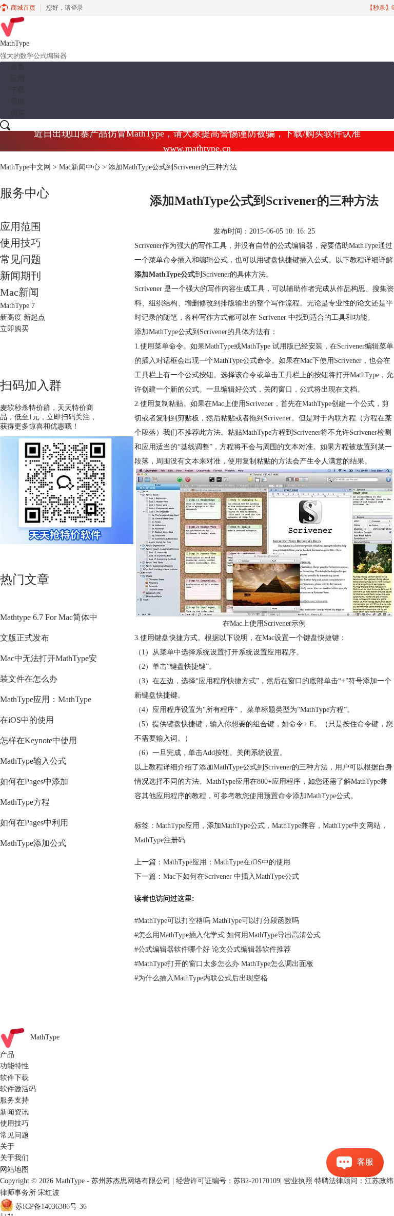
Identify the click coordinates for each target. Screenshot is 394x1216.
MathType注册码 (159, 840)
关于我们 (14, 1158)
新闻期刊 (20, 275)
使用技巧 (20, 242)
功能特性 (14, 1066)
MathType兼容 (294, 825)
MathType (45, 1037)
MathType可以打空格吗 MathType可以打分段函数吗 (216, 920)
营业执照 (298, 1181)
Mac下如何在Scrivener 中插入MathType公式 (231, 876)
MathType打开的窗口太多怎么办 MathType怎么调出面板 (223, 964)
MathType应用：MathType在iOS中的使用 (226, 862)
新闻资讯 (14, 1112)
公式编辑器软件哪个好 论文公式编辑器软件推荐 (212, 949)
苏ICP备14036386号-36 (51, 1206)
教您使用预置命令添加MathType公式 (292, 796)
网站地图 (14, 1169)
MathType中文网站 (352, 825)
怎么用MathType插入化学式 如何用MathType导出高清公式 (227, 935)
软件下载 (14, 1078)
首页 (17, 67)
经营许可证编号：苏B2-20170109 (228, 1181)
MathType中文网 (25, 167)
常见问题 (20, 259)
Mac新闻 (19, 292)
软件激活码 (18, 1089)
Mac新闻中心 (79, 167)
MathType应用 (178, 825)
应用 (17, 79)
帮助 (17, 101)
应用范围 (20, 226)
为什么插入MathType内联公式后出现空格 (201, 978)
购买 (17, 113)
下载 (17, 90)
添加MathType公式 (236, 825)
